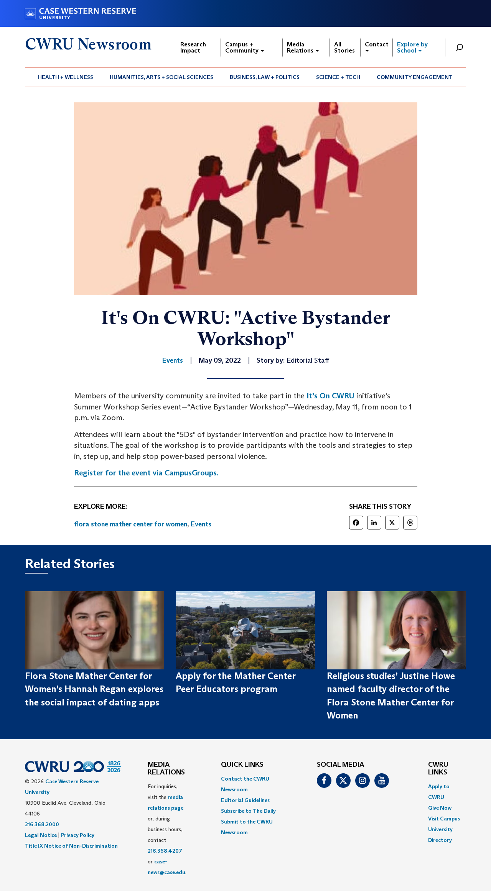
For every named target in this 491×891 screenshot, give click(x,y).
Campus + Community (242, 47)
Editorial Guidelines (245, 800)
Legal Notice (41, 835)
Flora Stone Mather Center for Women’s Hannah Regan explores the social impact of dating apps (94, 689)
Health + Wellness (65, 77)
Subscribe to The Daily (248, 810)
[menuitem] (66, 77)
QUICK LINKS (242, 765)
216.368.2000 (42, 824)
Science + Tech (338, 77)
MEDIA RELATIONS (166, 768)
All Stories (344, 47)
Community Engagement (415, 77)
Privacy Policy (77, 835)
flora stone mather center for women (130, 524)
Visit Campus (444, 818)
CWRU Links (438, 768)
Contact (377, 44)
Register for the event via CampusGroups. (146, 472)
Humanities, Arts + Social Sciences (161, 77)
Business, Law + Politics (265, 77)
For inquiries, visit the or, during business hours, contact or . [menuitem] (167, 829)
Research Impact (193, 47)
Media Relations (301, 47)
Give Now (439, 807)
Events (201, 524)
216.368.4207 (165, 850)
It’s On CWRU (330, 395)
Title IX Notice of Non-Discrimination (71, 845)
